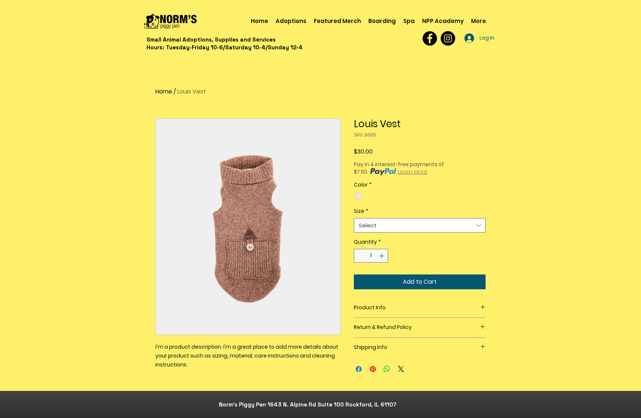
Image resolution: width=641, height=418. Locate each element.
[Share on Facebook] (358, 369)
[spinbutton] (371, 255)
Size (361, 211)
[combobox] (420, 225)
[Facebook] (430, 38)
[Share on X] (401, 369)
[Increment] (382, 255)
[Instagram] (448, 38)
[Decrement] (359, 255)
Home (163, 91)
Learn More (412, 171)
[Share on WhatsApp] (386, 369)
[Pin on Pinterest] (372, 369)
